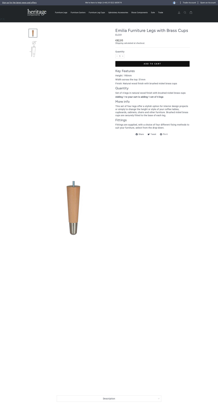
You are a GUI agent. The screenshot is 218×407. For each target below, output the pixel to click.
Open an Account (208, 2)
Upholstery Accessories (118, 12)
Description (109, 398)
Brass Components (139, 12)
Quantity (119, 51)
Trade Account (189, 2)
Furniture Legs (61, 12)
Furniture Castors (78, 12)
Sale (153, 12)
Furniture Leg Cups (97, 12)
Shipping (119, 43)
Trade (160, 12)
